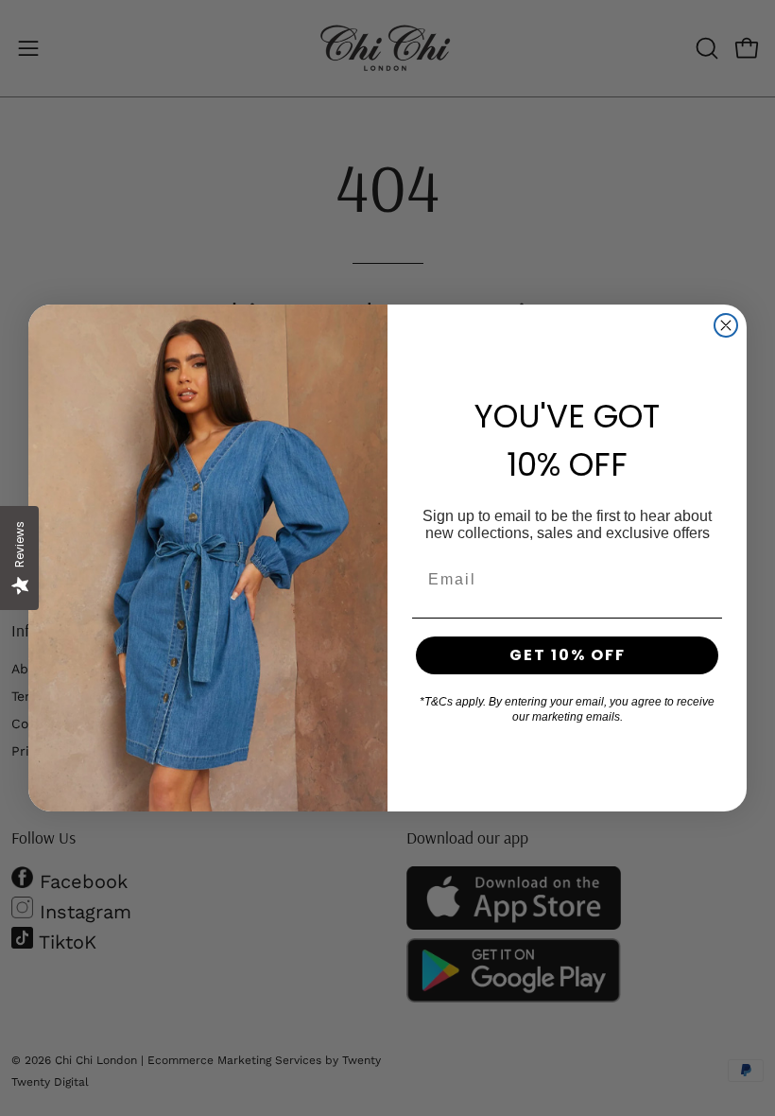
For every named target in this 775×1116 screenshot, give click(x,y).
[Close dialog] (726, 325)
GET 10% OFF (567, 655)
